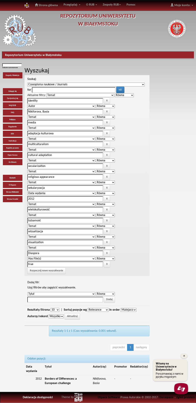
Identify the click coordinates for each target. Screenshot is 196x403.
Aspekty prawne (12, 148)
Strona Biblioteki (12, 192)
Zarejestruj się (12, 98)
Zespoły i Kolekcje (12, 75)
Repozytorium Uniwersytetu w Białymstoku (33, 55)
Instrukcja (12, 141)
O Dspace (12, 185)
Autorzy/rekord (37, 316)
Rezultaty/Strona (38, 309)
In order (114, 309)
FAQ (12, 113)
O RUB (90, 4)
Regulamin (12, 127)
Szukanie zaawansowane (10, 67)
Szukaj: (31, 79)
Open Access (12, 155)
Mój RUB (12, 105)
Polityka (12, 120)
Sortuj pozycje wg (75, 309)
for (29, 89)
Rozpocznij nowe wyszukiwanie (46, 270)
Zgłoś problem (185, 397)
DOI (12, 134)
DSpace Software (109, 397)
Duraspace (166, 397)
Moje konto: (182, 5)
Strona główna (48, 5)
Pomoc (131, 4)
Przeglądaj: (71, 4)
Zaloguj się (12, 91)
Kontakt (13, 178)
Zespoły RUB (111, 4)
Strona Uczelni (12, 199)
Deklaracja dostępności (38, 397)
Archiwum (12, 162)
